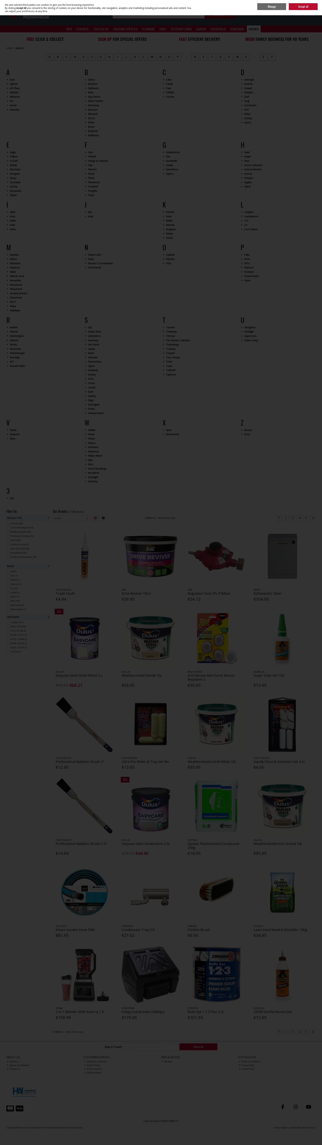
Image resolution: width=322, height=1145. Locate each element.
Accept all (303, 7)
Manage (272, 7)
